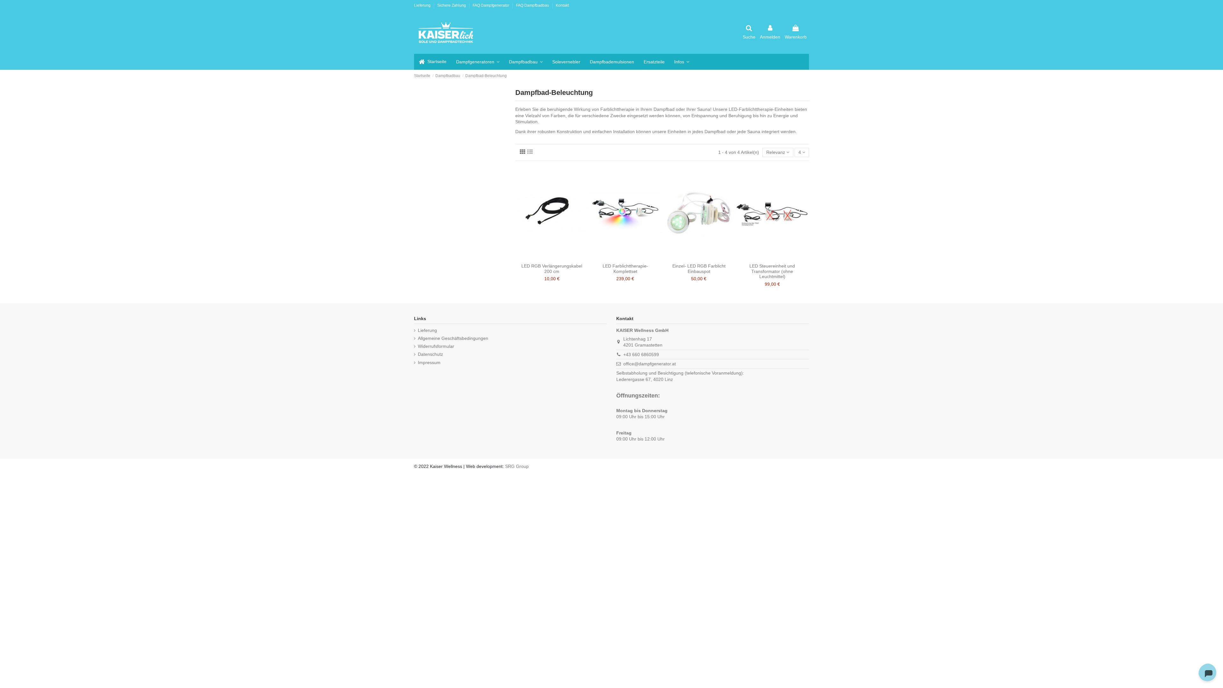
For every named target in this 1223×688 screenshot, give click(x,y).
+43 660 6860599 (641, 354)
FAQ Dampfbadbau (533, 5)
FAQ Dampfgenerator (491, 5)
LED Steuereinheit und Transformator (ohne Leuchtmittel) (772, 271)
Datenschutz (430, 354)
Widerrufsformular (436, 346)
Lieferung (423, 5)
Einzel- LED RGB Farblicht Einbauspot (699, 268)
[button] (681, 62)
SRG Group (517, 466)
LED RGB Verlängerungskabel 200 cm (551, 268)
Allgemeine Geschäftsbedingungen (453, 338)
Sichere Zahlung (452, 5)
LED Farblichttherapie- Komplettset (625, 268)
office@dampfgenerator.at (649, 363)
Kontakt (562, 5)
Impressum (429, 362)
